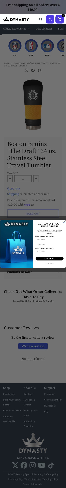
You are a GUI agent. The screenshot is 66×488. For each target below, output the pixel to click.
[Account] (50, 19)
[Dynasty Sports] (16, 19)
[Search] (40, 19)
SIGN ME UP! (49, 258)
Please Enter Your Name (45, 236)
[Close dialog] (64, 222)
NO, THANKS (49, 263)
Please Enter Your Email (45, 249)
